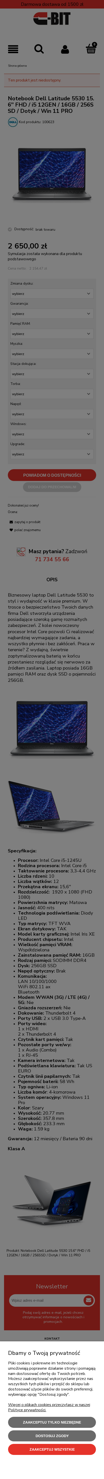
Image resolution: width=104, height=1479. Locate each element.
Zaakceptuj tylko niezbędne (52, 1422)
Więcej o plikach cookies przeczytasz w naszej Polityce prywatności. (49, 1407)
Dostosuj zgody (52, 1436)
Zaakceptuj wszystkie (52, 1449)
